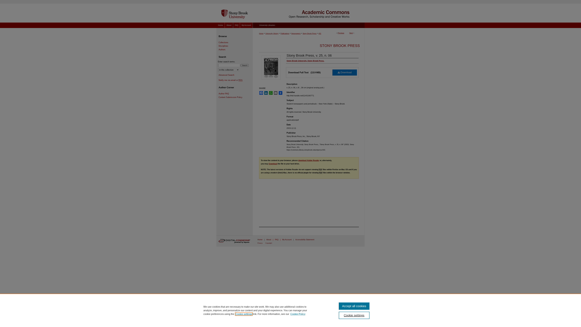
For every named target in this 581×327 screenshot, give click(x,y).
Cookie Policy (297, 314)
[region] (290, 310)
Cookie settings (243, 314)
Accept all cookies (354, 306)
